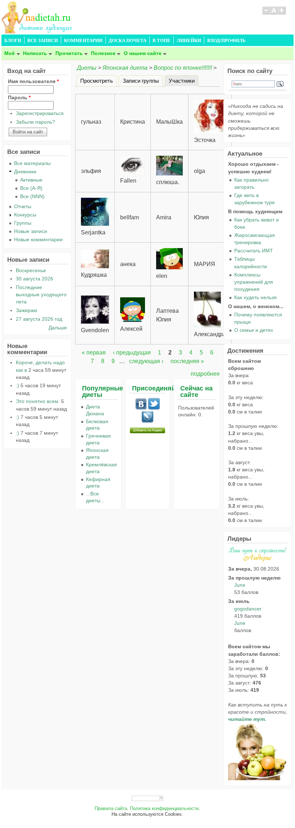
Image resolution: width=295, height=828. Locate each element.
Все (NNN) (32, 196)
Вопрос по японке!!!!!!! (183, 68)
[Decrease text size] (266, 13)
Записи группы (141, 80)
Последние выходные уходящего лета (41, 294)
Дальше (58, 327)
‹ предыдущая (132, 352)
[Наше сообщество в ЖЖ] (147, 421)
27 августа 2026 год (39, 319)
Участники (184, 80)
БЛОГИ (12, 40)
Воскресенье (31, 270)
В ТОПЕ (162, 40)
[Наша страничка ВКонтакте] (141, 408)
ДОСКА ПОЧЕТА (127, 40)
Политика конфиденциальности (164, 808)
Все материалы (32, 163)
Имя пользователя (33, 81)
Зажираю (26, 310)
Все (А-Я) (31, 188)
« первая (94, 352)
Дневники (25, 171)
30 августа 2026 (34, 279)
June (239, 585)
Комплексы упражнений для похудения (253, 282)
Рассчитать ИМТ (253, 250)
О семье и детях (253, 330)
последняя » (187, 361)
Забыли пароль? (35, 122)
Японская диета (125, 68)
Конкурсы (25, 215)
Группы (22, 223)
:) (17, 385)
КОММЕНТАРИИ (83, 40)
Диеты (86, 68)
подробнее (205, 374)
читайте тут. (247, 719)
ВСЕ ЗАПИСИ (42, 40)
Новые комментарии (38, 239)
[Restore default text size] (274, 13)
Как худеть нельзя (255, 297)
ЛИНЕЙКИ (189, 40)
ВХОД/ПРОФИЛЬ (226, 40)
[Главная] (37, 31)
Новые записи (30, 231)
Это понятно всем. (38, 401)
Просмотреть (96, 80)
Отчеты (22, 206)
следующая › (146, 361)
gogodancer (248, 609)
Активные (31, 180)
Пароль (19, 97)
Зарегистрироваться (40, 113)
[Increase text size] (282, 13)
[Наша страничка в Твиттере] (154, 408)
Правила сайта (111, 808)
